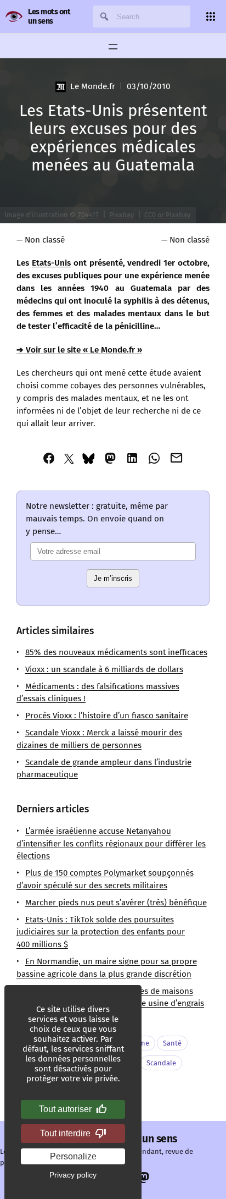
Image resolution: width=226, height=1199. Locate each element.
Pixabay (121, 215)
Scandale (161, 1063)
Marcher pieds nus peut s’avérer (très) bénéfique (116, 903)
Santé (172, 1043)
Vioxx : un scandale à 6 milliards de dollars (104, 669)
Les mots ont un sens (49, 16)
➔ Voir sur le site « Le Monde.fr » (79, 350)
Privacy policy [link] (73, 1174)
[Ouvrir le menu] (113, 46)
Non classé (45, 240)
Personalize (73, 1156)
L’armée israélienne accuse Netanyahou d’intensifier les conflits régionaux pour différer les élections (111, 843)
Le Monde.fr (92, 86)
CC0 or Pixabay (167, 215)
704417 (88, 215)
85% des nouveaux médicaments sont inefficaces (116, 652)
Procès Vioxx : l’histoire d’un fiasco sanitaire (106, 716)
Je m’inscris (113, 578)
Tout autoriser (65, 1109)
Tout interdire (65, 1133)
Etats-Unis (51, 263)
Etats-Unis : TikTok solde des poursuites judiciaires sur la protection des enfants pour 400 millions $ (100, 932)
